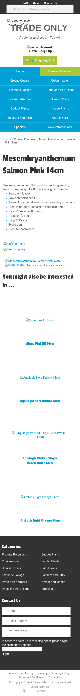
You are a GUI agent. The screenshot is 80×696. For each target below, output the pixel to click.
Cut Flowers (60, 118)
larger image (16, 265)
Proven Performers (20, 99)
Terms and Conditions (31, 677)
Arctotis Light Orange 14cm (40, 520)
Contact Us (50, 3)
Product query (16, 249)
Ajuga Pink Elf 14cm (40, 344)
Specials (20, 127)
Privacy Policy (60, 673)
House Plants (60, 108)
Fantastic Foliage (20, 90)
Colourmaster (60, 80)
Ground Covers (20, 80)
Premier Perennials (60, 71)
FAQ (25, 3)
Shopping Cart (44, 60)
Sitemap (43, 673)
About (36, 3)
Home (20, 71)
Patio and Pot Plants (60, 90)
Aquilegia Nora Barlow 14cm (40, 401)
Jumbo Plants (60, 99)
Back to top (26, 673)
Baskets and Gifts (20, 118)
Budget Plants (20, 108)
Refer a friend (16, 244)
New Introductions (60, 127)
